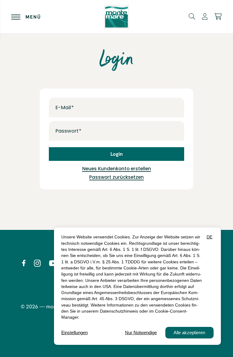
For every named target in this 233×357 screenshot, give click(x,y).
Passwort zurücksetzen (116, 177)
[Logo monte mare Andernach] (116, 17)
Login (116, 154)
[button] (192, 16)
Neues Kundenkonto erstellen (116, 168)
